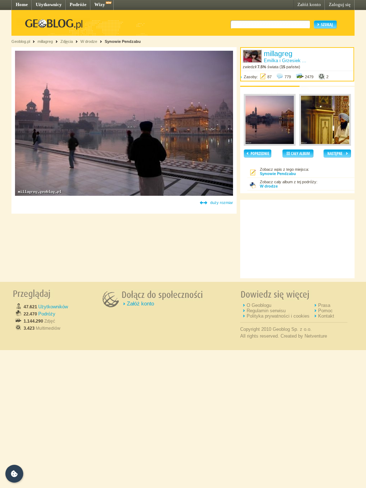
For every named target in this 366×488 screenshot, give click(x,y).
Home (22, 4)
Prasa (324, 305)
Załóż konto (309, 4)
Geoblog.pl (20, 41)
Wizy (99, 4)
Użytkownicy (49, 4)
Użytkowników (53, 306)
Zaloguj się (340, 4)
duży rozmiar (221, 202)
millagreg (45, 41)
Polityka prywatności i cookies (278, 316)
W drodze (88, 41)
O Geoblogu (259, 305)
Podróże (78, 4)
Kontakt (326, 316)
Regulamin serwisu (266, 310)
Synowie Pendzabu (123, 41)
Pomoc (325, 310)
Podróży (46, 314)
